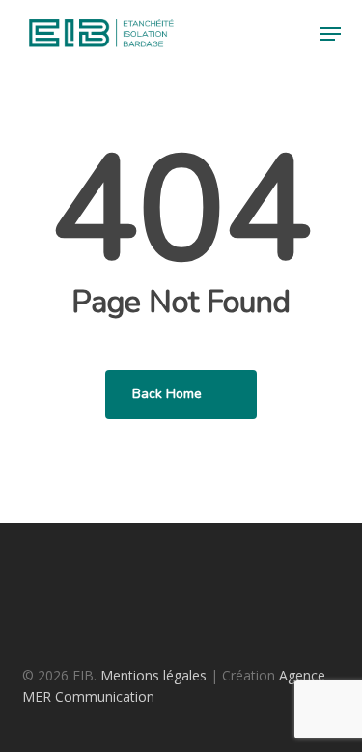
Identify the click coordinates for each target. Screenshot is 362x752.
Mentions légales (153, 675)
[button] (330, 33)
